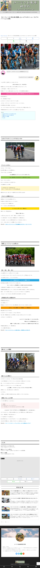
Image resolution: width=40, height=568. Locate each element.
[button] (26, 41)
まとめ (4, 117)
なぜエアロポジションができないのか (9, 113)
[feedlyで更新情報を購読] (21, 554)
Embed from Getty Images (9, 352)
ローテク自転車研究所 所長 (20, 544)
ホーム (2, 35)
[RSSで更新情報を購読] (23, 554)
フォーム (5, 35)
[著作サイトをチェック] (17, 554)
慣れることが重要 (6, 116)
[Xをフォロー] (19, 554)
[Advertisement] (20, 27)
